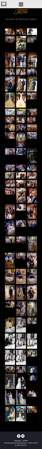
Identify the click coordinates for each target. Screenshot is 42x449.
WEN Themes (22, 445)
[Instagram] (23, 436)
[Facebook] (18, 436)
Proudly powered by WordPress (15, 443)
